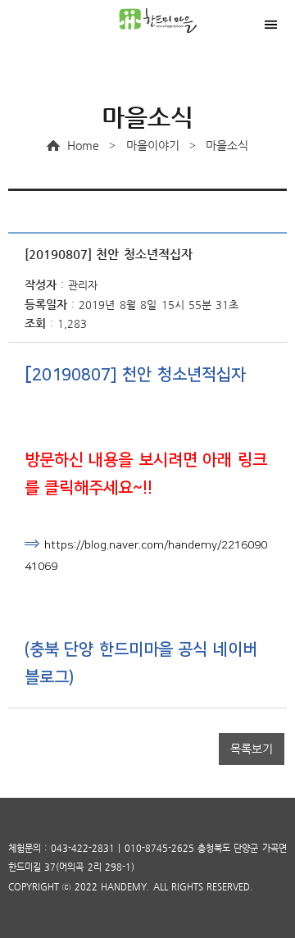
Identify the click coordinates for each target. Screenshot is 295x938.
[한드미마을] (168, 20)
